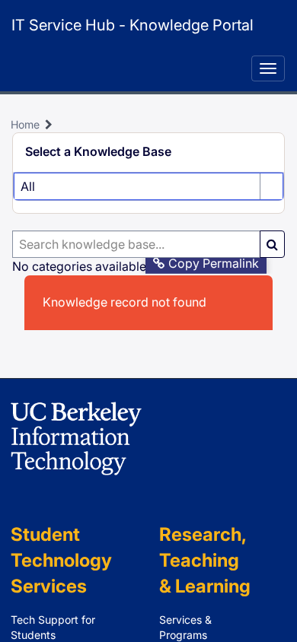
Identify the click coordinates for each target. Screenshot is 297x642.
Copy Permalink (213, 263)
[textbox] (136, 244)
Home (25, 124)
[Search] (272, 244)
